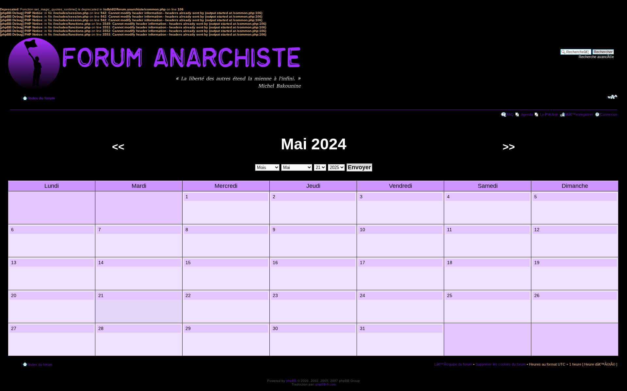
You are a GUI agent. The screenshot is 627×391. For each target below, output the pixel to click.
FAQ (510, 114)
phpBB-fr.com (325, 384)
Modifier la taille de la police (612, 97)
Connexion (608, 114)
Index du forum (41, 98)
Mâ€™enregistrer (579, 114)
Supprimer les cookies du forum (500, 364)
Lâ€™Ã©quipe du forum (453, 364)
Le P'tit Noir (549, 114)
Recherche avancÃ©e (596, 57)
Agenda (527, 114)
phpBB (291, 381)
